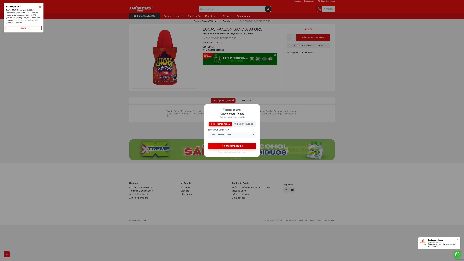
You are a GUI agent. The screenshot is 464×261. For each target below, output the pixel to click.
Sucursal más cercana (218, 130)
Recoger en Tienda (221, 124)
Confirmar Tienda (233, 146)
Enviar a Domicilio (245, 124)
